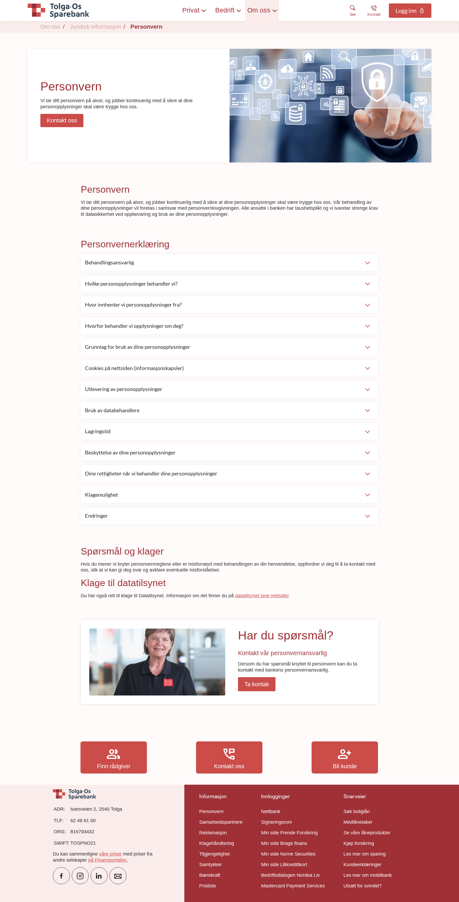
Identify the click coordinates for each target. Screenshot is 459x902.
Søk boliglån (356, 811)
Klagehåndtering (216, 843)
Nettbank (270, 811)
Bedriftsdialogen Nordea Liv (290, 875)
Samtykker (210, 864)
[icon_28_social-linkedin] (99, 875)
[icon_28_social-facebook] (61, 875)
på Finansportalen (107, 860)
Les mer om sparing (364, 854)
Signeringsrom (276, 822)
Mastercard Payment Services (293, 885)
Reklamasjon (213, 832)
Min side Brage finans (284, 843)
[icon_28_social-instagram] (80, 875)
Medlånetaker (357, 822)
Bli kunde (345, 757)
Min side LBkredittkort (284, 864)
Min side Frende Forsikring (289, 832)
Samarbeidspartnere (221, 822)
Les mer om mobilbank (367, 875)
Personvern (211, 811)
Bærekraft (209, 875)
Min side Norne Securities (288, 854)
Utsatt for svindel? (362, 885)
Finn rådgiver (113, 757)
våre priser (110, 854)
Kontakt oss (229, 757)
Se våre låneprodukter (366, 832)
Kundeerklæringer (362, 864)
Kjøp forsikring (358, 843)
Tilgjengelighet (214, 854)
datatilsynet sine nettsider (262, 595)
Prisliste (207, 885)
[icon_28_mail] (117, 875)
